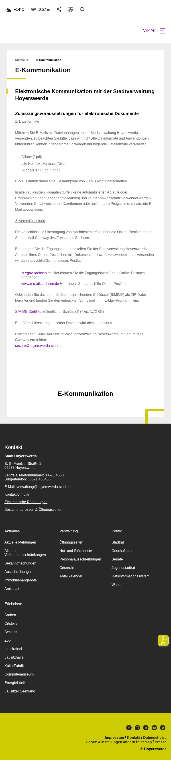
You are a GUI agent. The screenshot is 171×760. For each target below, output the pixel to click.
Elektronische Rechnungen (25, 502)
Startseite (21, 60)
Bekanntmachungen (20, 563)
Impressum (114, 737)
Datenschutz (154, 737)
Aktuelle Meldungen (20, 542)
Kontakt (133, 737)
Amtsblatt (11, 589)
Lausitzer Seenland (19, 691)
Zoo (7, 640)
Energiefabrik (15, 683)
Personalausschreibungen (80, 559)
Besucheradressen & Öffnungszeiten (33, 509)
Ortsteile (11, 623)
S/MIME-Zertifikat (28, 311)
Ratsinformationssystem (130, 576)
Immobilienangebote (20, 580)
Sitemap (145, 742)
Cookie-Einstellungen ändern (110, 742)
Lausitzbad (13, 649)
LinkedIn (146, 729)
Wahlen (118, 585)
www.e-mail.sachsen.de (40, 284)
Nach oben (85, 383)
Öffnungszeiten (71, 542)
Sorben (10, 615)
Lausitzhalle (14, 657)
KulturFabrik (14, 666)
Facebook (129, 729)
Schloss (10, 632)
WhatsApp (163, 729)
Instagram (137, 729)
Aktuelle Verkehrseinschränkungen (25, 553)
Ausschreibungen (18, 572)
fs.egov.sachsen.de (36, 273)
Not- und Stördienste (75, 551)
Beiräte (117, 559)
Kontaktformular (16, 494)
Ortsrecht (66, 568)
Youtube (154, 729)
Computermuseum (19, 674)
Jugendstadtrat (123, 568)
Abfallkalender (70, 576)
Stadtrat (118, 542)
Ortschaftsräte (122, 551)
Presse (161, 742)
